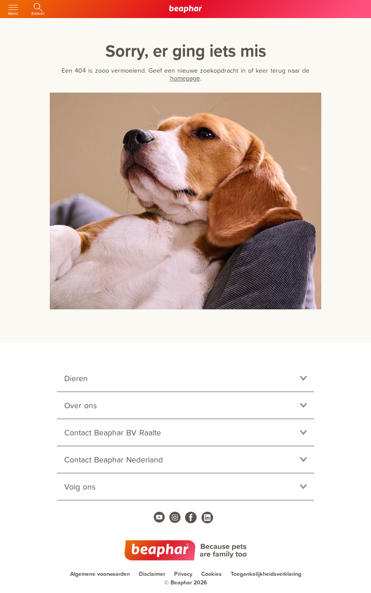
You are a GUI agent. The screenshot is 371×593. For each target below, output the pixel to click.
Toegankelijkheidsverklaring (266, 574)
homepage (185, 78)
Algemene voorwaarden (100, 574)
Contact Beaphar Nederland (113, 459)
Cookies (211, 574)
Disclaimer (152, 574)
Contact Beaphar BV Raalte (112, 432)
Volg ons (79, 486)
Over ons (80, 405)
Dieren (76, 378)
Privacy (183, 574)
